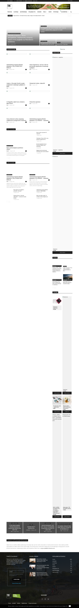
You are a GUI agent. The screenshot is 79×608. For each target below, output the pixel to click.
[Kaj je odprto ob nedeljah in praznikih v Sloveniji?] (10, 191)
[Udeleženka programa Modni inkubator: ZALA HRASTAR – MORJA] (17, 58)
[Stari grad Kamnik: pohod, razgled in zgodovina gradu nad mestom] (48, 40)
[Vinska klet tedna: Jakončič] (39, 77)
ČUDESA (59, 42)
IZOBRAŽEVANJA (9, 174)
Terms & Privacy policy (16, 583)
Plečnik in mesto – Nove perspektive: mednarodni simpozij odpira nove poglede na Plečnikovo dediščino (56, 269)
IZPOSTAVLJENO (43, 26)
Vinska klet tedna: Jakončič (37, 83)
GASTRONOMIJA (47, 523)
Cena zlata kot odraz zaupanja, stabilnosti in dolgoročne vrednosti (16, 119)
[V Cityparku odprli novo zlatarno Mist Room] (17, 95)
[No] (77, 606)
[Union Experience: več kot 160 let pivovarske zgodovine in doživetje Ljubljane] (39, 58)
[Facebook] (68, 1)
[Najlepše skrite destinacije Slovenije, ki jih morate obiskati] (32, 152)
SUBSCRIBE (17, 579)
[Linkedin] (71, 1)
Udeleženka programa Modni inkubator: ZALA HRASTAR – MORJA (15, 66)
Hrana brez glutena (35, 102)
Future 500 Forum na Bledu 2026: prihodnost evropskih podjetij (67, 282)
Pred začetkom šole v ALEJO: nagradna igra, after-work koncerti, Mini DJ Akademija (56, 283)
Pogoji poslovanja (32, 603)
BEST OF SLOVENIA (10, 145)
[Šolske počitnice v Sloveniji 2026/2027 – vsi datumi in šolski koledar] (10, 197)
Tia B (7, 69)
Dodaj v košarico (62, 153)
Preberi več (67, 411)
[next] (70, 15)
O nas (9, 603)
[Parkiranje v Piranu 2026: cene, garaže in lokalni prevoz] (32, 140)
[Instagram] (70, 1)
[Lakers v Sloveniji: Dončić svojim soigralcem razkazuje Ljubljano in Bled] (17, 77)
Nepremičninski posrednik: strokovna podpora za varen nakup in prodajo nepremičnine (42, 574)
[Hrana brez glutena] (39, 95)
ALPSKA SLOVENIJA (44, 41)
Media (18, 603)
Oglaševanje (24, 603)
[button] (70, 11)
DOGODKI (64, 266)
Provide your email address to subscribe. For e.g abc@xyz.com (16, 575)
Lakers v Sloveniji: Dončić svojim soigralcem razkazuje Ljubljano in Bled (16, 85)
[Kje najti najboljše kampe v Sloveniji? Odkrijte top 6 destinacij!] (32, 145)
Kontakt (14, 603)
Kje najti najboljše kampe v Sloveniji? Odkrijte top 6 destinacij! (41, 145)
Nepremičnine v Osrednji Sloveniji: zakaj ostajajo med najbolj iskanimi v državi (42, 560)
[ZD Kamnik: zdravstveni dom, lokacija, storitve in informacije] (64, 527)
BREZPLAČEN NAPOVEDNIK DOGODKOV (14, 33)
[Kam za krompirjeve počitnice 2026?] (17, 139)
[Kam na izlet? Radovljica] (64, 40)
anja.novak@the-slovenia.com (48, 548)
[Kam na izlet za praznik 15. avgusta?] (32, 134)
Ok (69, 606)
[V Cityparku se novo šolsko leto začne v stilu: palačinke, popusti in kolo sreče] (56, 26)
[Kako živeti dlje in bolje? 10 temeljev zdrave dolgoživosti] (32, 197)
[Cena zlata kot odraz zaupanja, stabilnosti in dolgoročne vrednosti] (17, 112)
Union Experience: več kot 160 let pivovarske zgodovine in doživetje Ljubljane (39, 66)
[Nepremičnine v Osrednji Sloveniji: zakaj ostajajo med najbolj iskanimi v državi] (32, 560)
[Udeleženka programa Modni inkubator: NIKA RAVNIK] (32, 191)
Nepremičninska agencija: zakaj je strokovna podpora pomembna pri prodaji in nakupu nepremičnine (33, 15)
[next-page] (9, 124)
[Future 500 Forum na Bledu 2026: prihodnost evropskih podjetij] (67, 277)
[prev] (68, 15)
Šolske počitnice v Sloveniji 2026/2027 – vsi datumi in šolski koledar (20, 197)
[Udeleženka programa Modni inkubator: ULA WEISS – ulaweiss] (39, 112)
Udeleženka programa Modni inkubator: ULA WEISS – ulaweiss (39, 119)
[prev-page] (7, 124)
